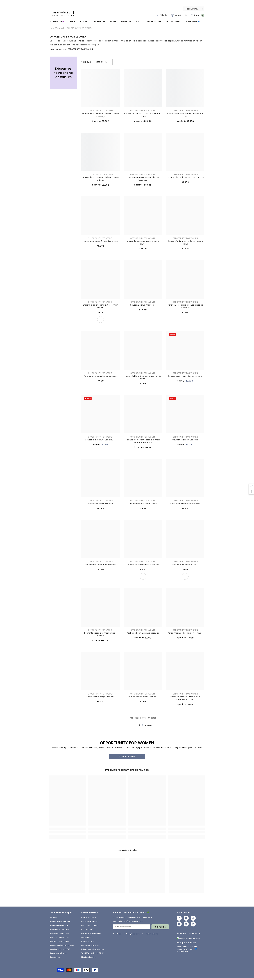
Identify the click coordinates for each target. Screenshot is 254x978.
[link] (63, 73)
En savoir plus (127, 756)
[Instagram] (186, 918)
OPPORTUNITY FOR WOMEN (79, 28)
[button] (103, 62)
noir (185, 576)
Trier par (86, 62)
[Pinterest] (193, 918)
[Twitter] (193, 923)
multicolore (100, 319)
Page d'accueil (57, 28)
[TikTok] (179, 923)
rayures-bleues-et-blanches (143, 576)
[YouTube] (186, 923)
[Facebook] (179, 918)
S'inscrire (160, 927)
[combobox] (191, 8)
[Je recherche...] (193, 8)
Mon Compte (180, 15)
